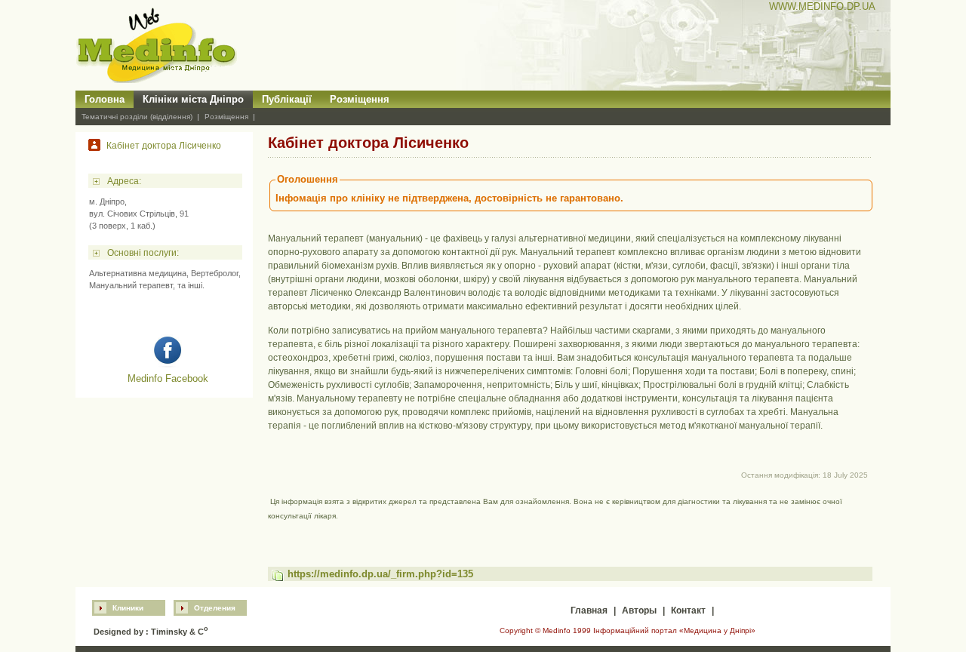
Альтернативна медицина (137, 273)
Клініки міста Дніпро (193, 99)
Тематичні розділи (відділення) (137, 116)
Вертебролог (214, 273)
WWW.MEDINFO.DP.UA (822, 6)
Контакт (688, 610)
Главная (589, 610)
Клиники (127, 608)
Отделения (214, 608)
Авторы (639, 610)
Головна (105, 99)
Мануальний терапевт (131, 285)
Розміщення (359, 99)
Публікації (287, 99)
